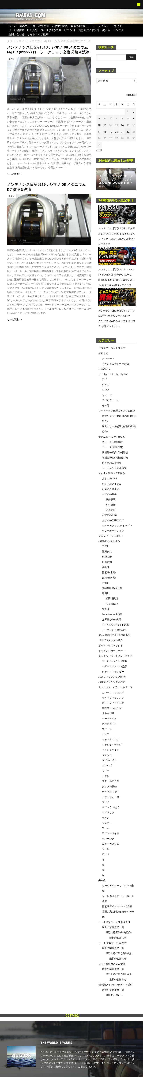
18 (105, 131)
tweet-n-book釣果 (112, 614)
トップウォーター (112, 796)
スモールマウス (110, 781)
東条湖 (105, 609)
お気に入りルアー (112, 488)
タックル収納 (109, 786)
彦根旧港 (107, 556)
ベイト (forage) (110, 807)
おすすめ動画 (109, 494)
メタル (105, 775)
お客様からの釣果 (112, 619)
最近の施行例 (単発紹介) (119, 953)
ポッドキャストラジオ (110, 645)
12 (110, 125)
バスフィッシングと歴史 (111, 682)
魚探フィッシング (112, 708)
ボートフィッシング (113, 702)
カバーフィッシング (113, 692)
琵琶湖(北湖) (109, 572)
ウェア (105, 734)
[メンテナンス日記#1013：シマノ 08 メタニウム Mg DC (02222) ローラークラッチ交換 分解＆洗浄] (49, 80)
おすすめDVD (109, 478)
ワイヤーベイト (110, 833)
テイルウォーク (110, 400)
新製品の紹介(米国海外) (115, 457)
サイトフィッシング (113, 697)
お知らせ (103, 353)
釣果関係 (43, 26)
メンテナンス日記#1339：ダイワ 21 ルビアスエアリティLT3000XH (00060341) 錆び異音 (116, 181)
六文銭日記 (112, 603)
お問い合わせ (16, 34)
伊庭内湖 (107, 562)
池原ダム (107, 551)
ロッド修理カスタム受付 (111, 963)
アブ (104, 379)
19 (110, 131)
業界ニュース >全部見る (111, 436)
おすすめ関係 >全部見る (111, 473)
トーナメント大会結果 (114, 468)
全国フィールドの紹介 (110, 535)
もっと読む (13, 174)
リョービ (107, 395)
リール (105, 849)
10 (99, 125)
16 (133, 125)
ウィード (107, 729)
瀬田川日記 (112, 598)
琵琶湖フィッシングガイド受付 (115, 984)
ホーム (12, 26)
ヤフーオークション (113, 530)
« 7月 (99, 150)
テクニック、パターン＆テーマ (115, 687)
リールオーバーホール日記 (113, 374)
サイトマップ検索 (37, 34)
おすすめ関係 (60, 26)
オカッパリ (108, 713)
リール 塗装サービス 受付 (107, 26)
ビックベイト (109, 723)
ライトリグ (108, 812)
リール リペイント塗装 (114, 661)
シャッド (107, 755)
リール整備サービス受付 (23, 30)
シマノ (11, 58)
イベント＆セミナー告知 (115, 363)
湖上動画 (110, 509)
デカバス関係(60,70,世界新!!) (114, 635)
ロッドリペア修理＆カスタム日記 (116, 410)
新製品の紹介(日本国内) (115, 452)
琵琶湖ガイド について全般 (117, 906)
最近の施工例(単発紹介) (118, 932)
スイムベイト (109, 760)
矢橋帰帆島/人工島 (112, 588)
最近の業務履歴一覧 (113, 927)
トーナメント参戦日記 (114, 629)
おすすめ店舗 (109, 515)
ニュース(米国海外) (112, 447)
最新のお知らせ (80, 26)
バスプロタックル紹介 (110, 640)
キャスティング (110, 739)
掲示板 (106, 30)
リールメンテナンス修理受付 (114, 922)
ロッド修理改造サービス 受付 (57, 30)
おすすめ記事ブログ (113, 520)
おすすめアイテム (112, 483)
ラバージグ (108, 838)
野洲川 (105, 582)
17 (99, 131)
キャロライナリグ (112, 744)
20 (116, 131)
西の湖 (105, 567)
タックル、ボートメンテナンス (115, 655)
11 (105, 125)
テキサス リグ (109, 791)
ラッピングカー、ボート (111, 650)
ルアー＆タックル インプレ (117, 525)
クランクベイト (110, 749)
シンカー (107, 822)
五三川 (105, 546)
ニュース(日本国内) (112, 442)
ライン (105, 817)
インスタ (118, 30)
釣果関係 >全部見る (109, 541)
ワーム (105, 828)
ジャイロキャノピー (113, 671)
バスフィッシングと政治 (111, 676)
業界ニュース (27, 26)
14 (122, 125)
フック (105, 802)
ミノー (105, 770)
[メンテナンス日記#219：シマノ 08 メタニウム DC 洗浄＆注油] (49, 219)
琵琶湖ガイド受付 (88, 30)
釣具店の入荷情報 (112, 462)
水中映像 (110, 504)
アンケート (108, 358)
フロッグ (107, 765)
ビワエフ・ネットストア (111, 348)
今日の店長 (104, 368)
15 (128, 125)
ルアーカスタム (110, 843)
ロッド (105, 854)
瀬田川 (105, 593)
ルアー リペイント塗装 (114, 666)
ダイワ (105, 384)
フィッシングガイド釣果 (115, 624)
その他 (105, 405)
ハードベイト (109, 718)
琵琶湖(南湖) (109, 577)
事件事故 (110, 499)
